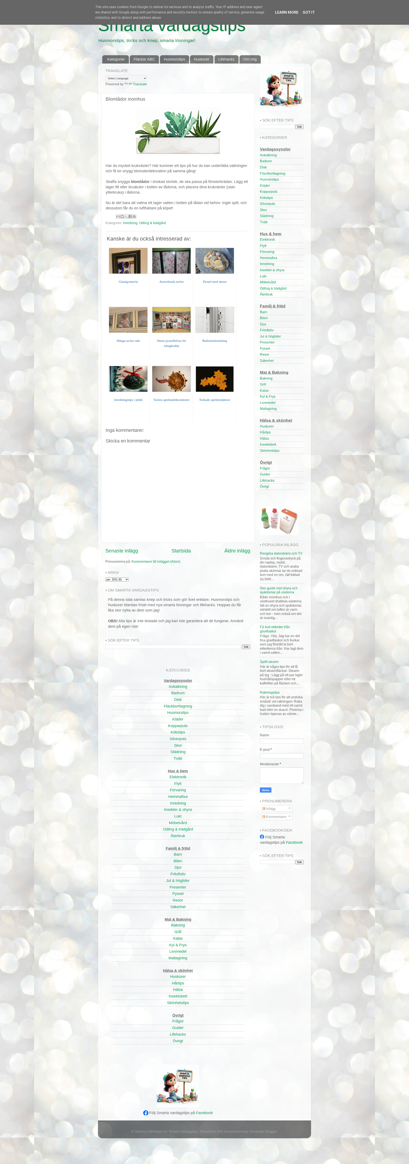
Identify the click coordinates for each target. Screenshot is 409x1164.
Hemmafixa (268, 258)
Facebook (204, 1113)
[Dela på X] (126, 216)
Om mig (250, 59)
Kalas (264, 390)
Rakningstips (270, 692)
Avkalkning (268, 155)
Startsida (181, 551)
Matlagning (268, 408)
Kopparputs (268, 191)
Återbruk (266, 294)
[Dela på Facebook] (130, 216)
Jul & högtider (270, 336)
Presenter (267, 342)
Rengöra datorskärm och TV (281, 553)
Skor (263, 210)
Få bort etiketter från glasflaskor (275, 629)
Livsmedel (267, 402)
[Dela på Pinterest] (134, 216)
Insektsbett (268, 444)
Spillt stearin (269, 662)
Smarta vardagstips (172, 25)
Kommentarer (276, 817)
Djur (263, 324)
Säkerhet (267, 360)
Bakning (266, 378)
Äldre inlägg (237, 551)
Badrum (266, 161)
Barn (263, 312)
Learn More (286, 12)
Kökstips (266, 198)
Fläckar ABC (144, 59)
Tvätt (263, 222)
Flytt (263, 246)
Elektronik (267, 239)
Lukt (263, 276)
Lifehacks (226, 59)
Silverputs (267, 204)
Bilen (264, 318)
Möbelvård (268, 282)
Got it (309, 12)
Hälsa (264, 438)
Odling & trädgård (152, 223)
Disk (263, 167)
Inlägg (270, 808)
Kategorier (116, 59)
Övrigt (264, 486)
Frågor (265, 468)
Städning (267, 216)
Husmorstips (174, 59)
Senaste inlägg (121, 551)
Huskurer (201, 59)
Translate (140, 84)
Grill (263, 384)
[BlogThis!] (122, 216)
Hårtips (265, 432)
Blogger (271, 1131)
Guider (265, 474)
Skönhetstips (269, 450)
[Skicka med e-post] (118, 216)
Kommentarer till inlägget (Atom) (156, 561)
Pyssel (265, 348)
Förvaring (267, 252)
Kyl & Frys (267, 396)
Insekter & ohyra (272, 270)
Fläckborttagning (272, 173)
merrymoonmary (236, 1131)
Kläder (265, 185)
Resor (264, 354)
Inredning (130, 223)
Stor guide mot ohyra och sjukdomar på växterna (279, 590)
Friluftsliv (267, 330)
